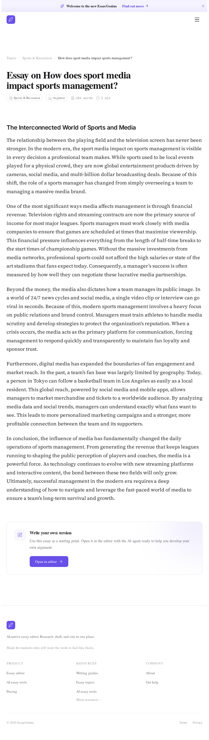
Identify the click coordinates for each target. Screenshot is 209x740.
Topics (11, 57)
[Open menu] (197, 19)
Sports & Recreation (37, 57)
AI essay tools (17, 682)
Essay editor (15, 672)
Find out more (133, 6)
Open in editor (46, 561)
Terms (182, 722)
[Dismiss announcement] (203, 6)
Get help (151, 682)
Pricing (12, 691)
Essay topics (85, 682)
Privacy (196, 722)
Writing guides (87, 672)
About (150, 672)
